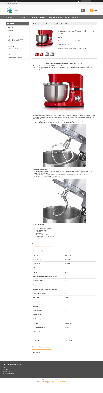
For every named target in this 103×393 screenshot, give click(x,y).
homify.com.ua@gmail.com (15, 57)
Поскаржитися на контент (47, 381)
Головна (10, 17)
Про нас (34, 17)
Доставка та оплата (55, 17)
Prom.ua (59, 379)
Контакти (43, 17)
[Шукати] (83, 10)
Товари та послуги (22, 17)
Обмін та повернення (72, 17)
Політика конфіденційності (59, 381)
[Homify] (9, 13)
